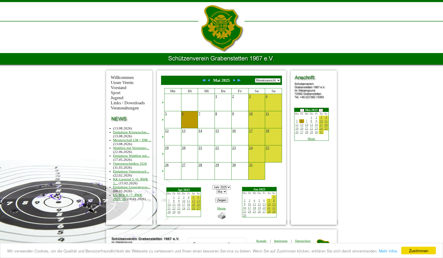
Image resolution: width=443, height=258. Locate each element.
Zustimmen (418, 250)
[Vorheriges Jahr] (204, 80)
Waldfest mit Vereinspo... (131, 148)
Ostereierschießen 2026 (130, 163)
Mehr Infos (388, 251)
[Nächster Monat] (234, 80)
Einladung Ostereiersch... (131, 171)
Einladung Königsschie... (131, 132)
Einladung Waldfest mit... (131, 156)
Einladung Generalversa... (131, 187)
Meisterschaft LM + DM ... (132, 140)
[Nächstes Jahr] (239, 80)
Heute (221, 208)
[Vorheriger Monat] (208, 80)
